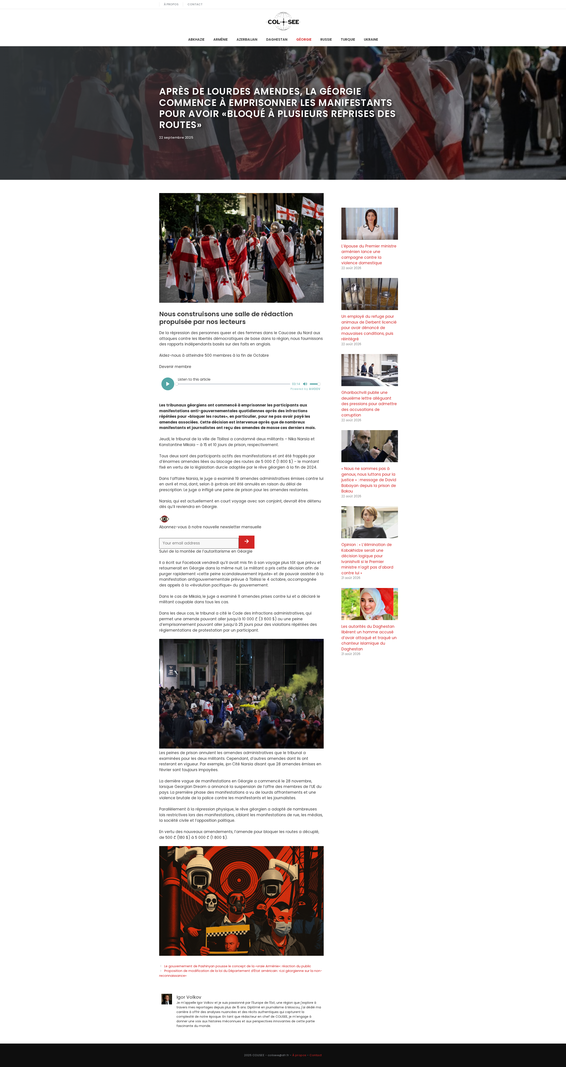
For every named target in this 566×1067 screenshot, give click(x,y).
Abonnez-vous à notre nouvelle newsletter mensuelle (210, 527)
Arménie (220, 39)
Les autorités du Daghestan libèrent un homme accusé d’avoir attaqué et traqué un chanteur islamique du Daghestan (369, 638)
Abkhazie (196, 39)
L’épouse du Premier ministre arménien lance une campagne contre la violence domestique (368, 254)
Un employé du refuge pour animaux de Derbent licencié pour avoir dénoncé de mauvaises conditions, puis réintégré (369, 328)
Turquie (348, 39)
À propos (171, 4)
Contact (195, 4)
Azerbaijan (247, 39)
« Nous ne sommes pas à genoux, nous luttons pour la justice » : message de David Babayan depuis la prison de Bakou (368, 480)
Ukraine (371, 39)
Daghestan (276, 39)
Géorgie (304, 39)
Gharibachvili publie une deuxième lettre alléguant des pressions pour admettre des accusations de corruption (369, 404)
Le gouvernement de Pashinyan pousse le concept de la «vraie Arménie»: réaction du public (237, 966)
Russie (326, 39)
